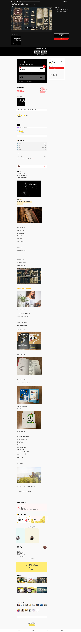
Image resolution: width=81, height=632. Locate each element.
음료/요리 (26, 612)
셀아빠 (13, 6)
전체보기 (38, 612)
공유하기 (62, 41)
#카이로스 (22, 3)
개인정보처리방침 (33, 630)
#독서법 (15, 3)
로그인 (68, 1)
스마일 (20, 121)
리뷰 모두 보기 (32, 135)
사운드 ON (50, 8)
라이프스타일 (30, 612)
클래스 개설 (65, 1)
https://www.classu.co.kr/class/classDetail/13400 (24, 288)
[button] (61, 9)
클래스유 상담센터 (32, 625)
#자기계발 (17, 3)
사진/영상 (22, 612)
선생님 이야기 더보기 (31, 558)
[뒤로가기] (11, 1)
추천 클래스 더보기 (31, 598)
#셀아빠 (20, 3)
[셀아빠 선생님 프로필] (45, 547)
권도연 (20, 130)
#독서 (13, 3)
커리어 (34, 612)
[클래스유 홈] (15, 1)
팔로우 (15, 6)
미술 (18, 612)
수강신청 (61, 38)
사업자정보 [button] (62, 630)
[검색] (38, 1)
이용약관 (19, 630)
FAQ (47, 630)
